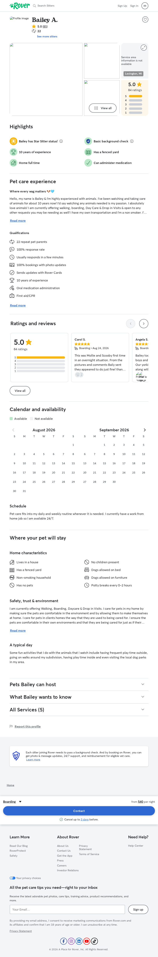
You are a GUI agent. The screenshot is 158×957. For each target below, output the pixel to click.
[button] (144, 5)
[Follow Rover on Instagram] (71, 941)
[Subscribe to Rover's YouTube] (86, 941)
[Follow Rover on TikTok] (94, 941)
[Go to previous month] (13, 430)
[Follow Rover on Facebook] (63, 941)
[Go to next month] (144, 430)
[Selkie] (102, 61)
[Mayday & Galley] (46, 79)
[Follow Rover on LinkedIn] (79, 941)
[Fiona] (102, 98)
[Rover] (20, 6)
